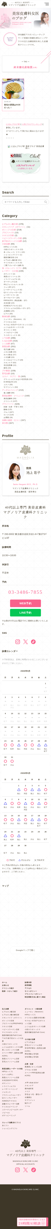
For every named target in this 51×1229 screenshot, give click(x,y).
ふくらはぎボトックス (12, 327)
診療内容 (28, 982)
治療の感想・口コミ (11, 420)
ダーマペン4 (8, 282)
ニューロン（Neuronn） (13, 319)
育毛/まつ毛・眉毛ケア (34, 1094)
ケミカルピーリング (11, 360)
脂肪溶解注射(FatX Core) (12, 1035)
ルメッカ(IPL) (7, 1074)
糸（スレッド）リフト (12, 252)
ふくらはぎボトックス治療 (12, 1047)
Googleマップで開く (25, 950)
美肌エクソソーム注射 (10, 1059)
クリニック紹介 (8, 988)
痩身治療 (6, 316)
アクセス (28, 988)
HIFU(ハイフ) (9, 247)
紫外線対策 (29, 1089)
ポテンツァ (8, 274)
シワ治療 (6, 338)
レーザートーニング (11, 290)
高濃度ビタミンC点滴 (33, 1067)
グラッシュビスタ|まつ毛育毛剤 (16, 379)
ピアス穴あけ (30, 1042)
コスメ (6, 385)
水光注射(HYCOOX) (10, 1080)
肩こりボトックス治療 (10, 1050)
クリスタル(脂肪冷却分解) (35, 1018)
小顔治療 (6, 244)
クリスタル (8, 322)
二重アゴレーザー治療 (12, 265)
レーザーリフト (10, 295)
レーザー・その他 (10, 271)
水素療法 (28, 1097)
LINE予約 (25, 612)
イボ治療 (7, 357)
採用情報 (28, 985)
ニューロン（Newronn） (34, 1012)
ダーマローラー (10, 298)
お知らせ (5, 985)
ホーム (4, 982)
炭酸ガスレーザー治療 (10, 1104)
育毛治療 (6, 373)
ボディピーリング (9, 1115)
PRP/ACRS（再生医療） (13, 300)
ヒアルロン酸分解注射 (10, 1015)
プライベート (8, 404)
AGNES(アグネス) (11, 306)
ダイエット (8, 330)
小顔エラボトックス (11, 249)
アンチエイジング (10, 390)
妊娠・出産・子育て (11, 407)
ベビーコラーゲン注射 (12, 238)
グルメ (6, 412)
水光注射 (7, 303)
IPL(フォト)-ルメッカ (12, 284)
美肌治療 (6, 346)
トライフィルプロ (11, 279)
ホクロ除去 (8, 355)
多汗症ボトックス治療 (12, 241)
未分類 (5, 423)
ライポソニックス (11, 335)
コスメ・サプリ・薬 (11, 376)
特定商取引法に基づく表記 (35, 997)
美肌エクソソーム (11, 276)
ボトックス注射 (9, 230)
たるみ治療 (7, 341)
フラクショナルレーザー (11, 1095)
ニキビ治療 (8, 352)
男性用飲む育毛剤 (32, 1054)
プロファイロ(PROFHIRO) (12, 1023)
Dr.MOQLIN (8, 382)
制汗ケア (28, 1103)
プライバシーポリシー (33, 994)
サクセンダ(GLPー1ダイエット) (16, 325)
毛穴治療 (7, 349)
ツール (27, 1106)
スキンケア (8, 363)
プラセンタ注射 (31, 1070)
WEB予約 (25, 603)
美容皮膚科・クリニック (13, 396)
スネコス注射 (8, 235)
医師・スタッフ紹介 (10, 991)
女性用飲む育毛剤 (32, 1057)
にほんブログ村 (13, 124)
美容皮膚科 (8, 398)
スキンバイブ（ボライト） (14, 227)
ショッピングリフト (11, 255)
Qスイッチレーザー (11, 292)
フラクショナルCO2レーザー (15, 308)
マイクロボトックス (11, 263)
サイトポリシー (31, 991)
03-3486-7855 (25, 592)
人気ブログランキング (32, 124)
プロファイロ (8, 232)
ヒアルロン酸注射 (10, 224)
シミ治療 (6, 344)
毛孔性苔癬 (8, 365)
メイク (27, 1091)
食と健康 (7, 393)
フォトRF (7, 287)
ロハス (6, 415)
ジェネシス (6, 1092)
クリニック (8, 401)
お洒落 (6, 417)
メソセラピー (9, 332)
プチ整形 (6, 371)
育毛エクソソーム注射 (10, 1062)
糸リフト (5, 1125)
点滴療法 (7, 311)
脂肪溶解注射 (9, 257)
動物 (5, 409)
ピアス (6, 314)
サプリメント (9, 387)
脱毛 (5, 368)
